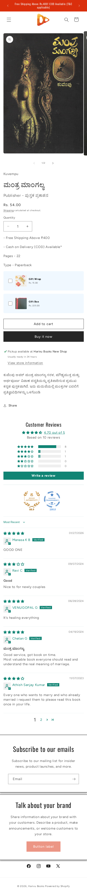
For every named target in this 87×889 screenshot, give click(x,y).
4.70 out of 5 (54, 432)
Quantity (9, 217)
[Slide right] (52, 163)
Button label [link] (43, 846)
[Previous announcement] (7, 5)
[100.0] (52, 499)
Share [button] (12, 405)
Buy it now (44, 337)
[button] (9, 19)
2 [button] (41, 720)
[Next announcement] (79, 5)
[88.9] (32, 499)
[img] (13, 533)
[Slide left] (34, 163)
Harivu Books (36, 886)
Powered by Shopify (57, 886)
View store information (25, 363)
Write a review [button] (43, 475)
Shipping (8, 210)
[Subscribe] (74, 779)
